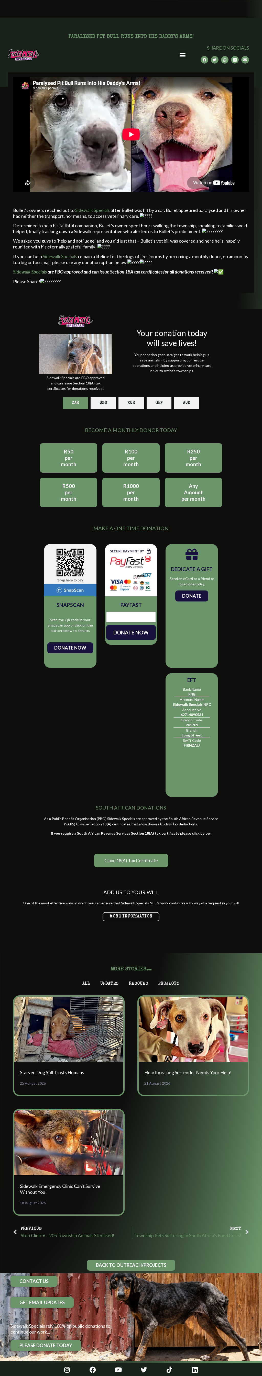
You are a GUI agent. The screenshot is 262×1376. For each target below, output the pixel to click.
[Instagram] (67, 1369)
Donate (191, 596)
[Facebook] (92, 1369)
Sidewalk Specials (92, 210)
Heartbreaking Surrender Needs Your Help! (188, 1072)
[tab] (75, 403)
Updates (109, 984)
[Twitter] (143, 1369)
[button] (183, 55)
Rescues (138, 984)
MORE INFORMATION (131, 917)
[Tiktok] (169, 1369)
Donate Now (70, 648)
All (86, 984)
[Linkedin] (195, 1369)
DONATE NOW (131, 632)
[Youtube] (118, 1369)
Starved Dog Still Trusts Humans (52, 1072)
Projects (168, 984)
